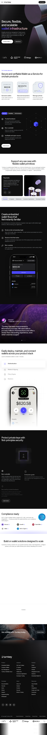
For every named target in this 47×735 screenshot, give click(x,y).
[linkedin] (13, 704)
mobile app (11, 321)
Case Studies (34, 683)
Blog (33, 686)
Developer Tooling (40, 199)
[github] (6, 704)
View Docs (18, 41)
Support (3, 692)
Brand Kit (34, 694)
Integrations (34, 688)
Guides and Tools (35, 690)
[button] (2, 2)
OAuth (33, 665)
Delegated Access (36, 671)
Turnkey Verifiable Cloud (6, 671)
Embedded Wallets (5, 665)
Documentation (4, 683)
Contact (18, 688)
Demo (2, 688)
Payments (5, 199)
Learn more (5, 188)
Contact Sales (6, 41)
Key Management (5, 669)
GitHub (3, 690)
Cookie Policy (27, 716)
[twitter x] (2, 704)
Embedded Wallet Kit (36, 676)
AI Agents (11, 199)
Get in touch (6, 145)
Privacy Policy (34, 716)
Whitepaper (4, 696)
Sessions (34, 673)
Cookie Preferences (19, 716)
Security (3, 686)
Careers (18, 686)
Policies (33, 669)
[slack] (10, 704)
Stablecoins (18, 199)
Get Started (42, 2)
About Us (18, 683)
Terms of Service (42, 716)
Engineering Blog (5, 694)
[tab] (4, 113)
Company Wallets (5, 667)
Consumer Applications (28, 199)
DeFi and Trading (20, 665)
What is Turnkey (20, 692)
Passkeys (34, 667)
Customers (34, 692)
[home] (7, 2)
